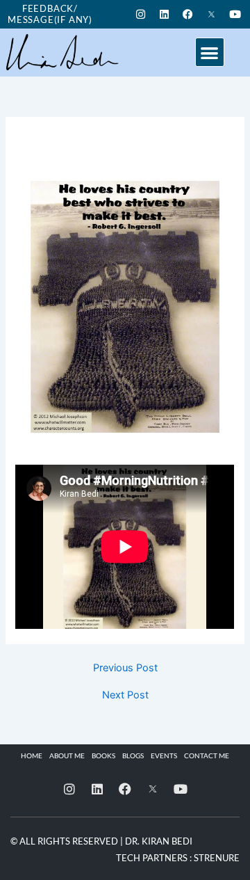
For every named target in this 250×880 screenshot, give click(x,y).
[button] (210, 52)
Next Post (125, 695)
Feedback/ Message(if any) (50, 14)
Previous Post (125, 668)
